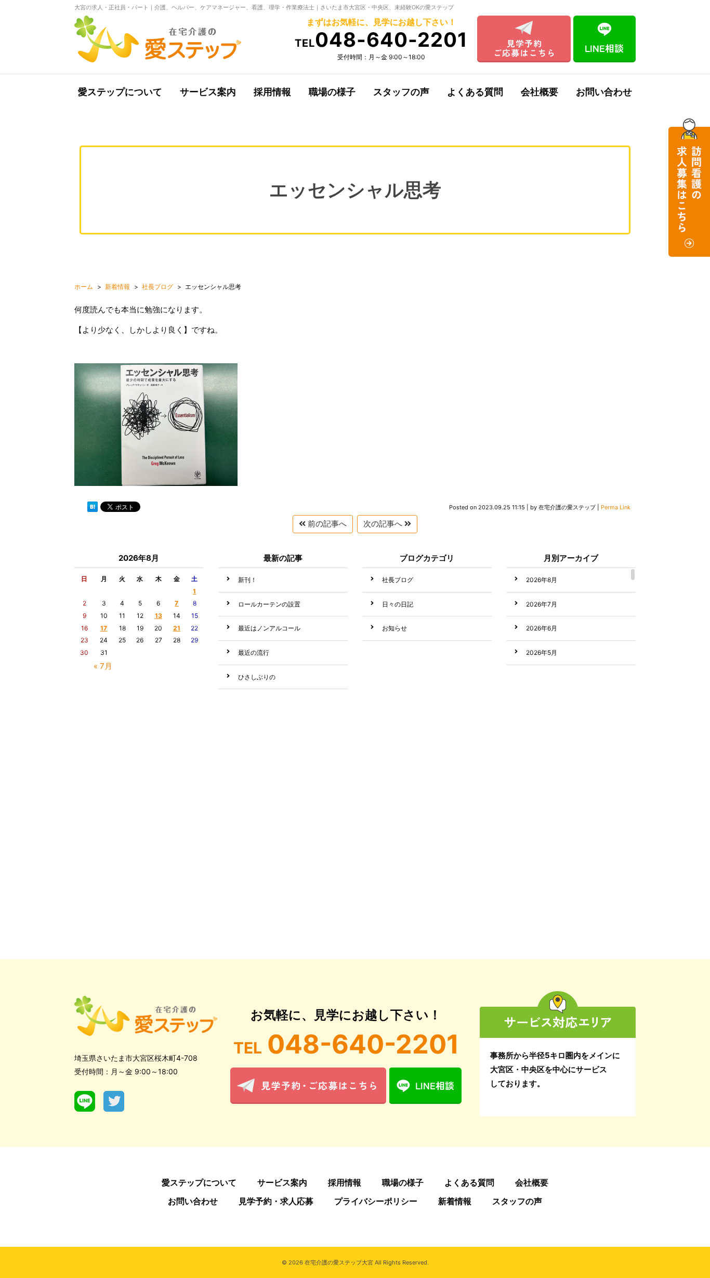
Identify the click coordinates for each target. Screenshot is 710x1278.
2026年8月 (541, 580)
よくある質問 (475, 91)
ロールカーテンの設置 (269, 604)
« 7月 (103, 666)
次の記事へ (383, 524)
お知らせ (394, 628)
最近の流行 (253, 652)
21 (176, 628)
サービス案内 (208, 91)
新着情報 (454, 1201)
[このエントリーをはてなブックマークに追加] (92, 508)
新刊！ (247, 580)
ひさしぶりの (256, 677)
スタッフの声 (401, 91)
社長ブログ (397, 580)
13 (158, 616)
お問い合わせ (604, 91)
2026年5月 (541, 652)
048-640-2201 (381, 39)
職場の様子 (332, 91)
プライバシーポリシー (375, 1201)
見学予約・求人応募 (276, 1201)
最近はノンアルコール (269, 628)
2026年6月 (541, 628)
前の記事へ (326, 524)
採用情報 (272, 91)
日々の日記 (397, 604)
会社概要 (539, 91)
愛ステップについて (120, 91)
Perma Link (615, 507)
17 (103, 628)
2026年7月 (541, 604)
